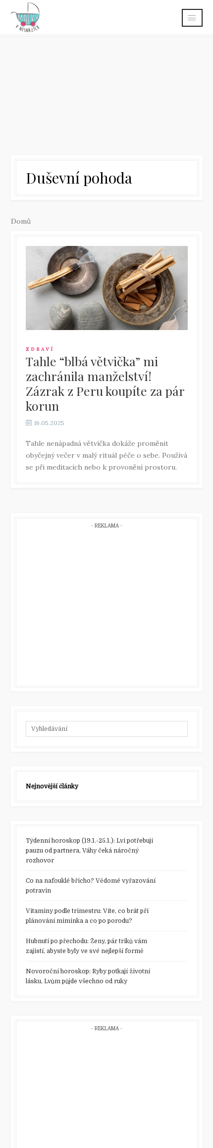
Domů (21, 221)
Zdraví (40, 349)
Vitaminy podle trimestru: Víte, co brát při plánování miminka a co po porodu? (87, 916)
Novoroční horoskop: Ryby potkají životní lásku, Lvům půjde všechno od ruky (88, 976)
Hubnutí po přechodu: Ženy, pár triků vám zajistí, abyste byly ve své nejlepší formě (86, 946)
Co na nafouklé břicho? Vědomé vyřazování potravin (91, 885)
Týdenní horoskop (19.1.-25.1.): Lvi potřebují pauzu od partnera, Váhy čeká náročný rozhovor (89, 850)
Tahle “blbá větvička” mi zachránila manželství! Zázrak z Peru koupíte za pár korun (105, 383)
